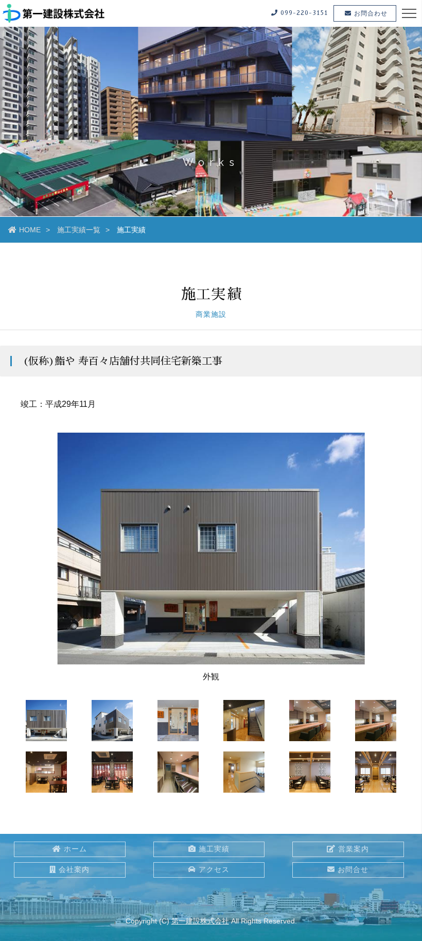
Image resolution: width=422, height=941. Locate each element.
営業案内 (353, 849)
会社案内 (74, 869)
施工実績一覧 (78, 230)
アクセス (214, 869)
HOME (30, 230)
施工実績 (214, 849)
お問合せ (353, 869)
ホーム (75, 849)
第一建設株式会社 (200, 921)
